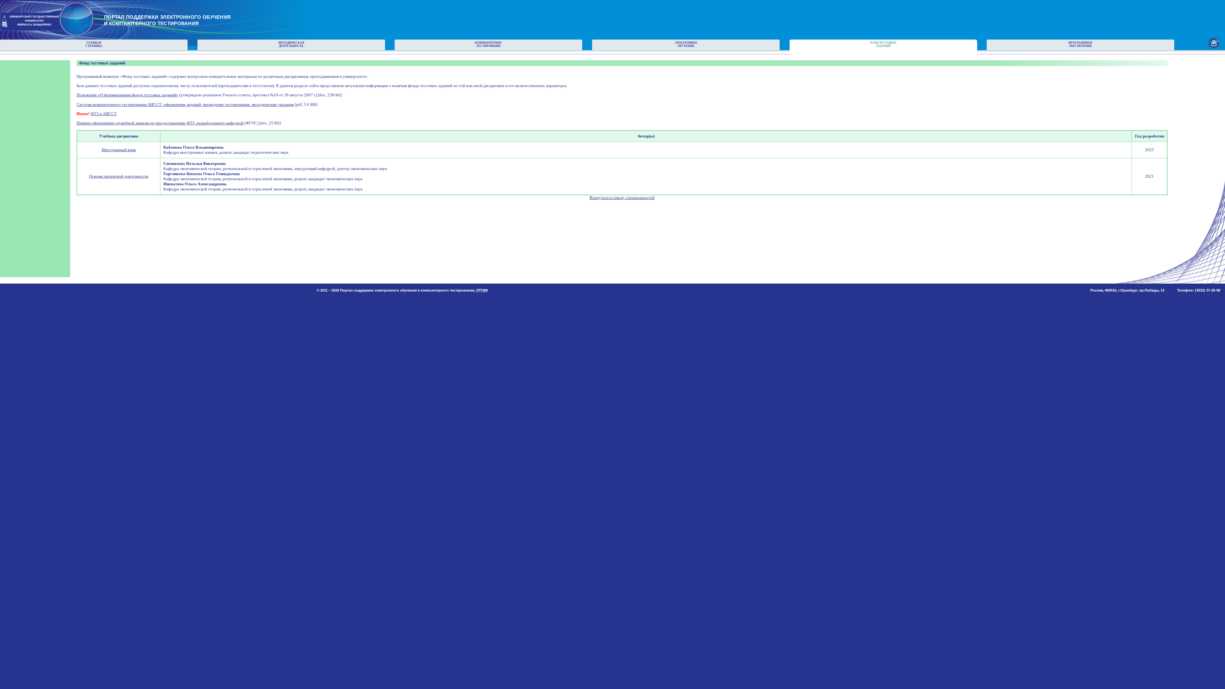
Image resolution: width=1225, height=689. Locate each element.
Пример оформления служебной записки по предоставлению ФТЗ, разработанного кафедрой (160, 123)
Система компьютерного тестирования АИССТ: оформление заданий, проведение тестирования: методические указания (185, 104)
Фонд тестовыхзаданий (883, 44)
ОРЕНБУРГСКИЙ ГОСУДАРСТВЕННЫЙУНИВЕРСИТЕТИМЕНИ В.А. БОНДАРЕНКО (34, 20)
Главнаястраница (93, 44)
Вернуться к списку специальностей (622, 197)
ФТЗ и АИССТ (104, 113)
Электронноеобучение (686, 44)
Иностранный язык (119, 149)
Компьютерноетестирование (488, 44)
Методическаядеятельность (291, 44)
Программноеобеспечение (1080, 44)
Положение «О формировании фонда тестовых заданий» (127, 95)
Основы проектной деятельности (118, 176)
